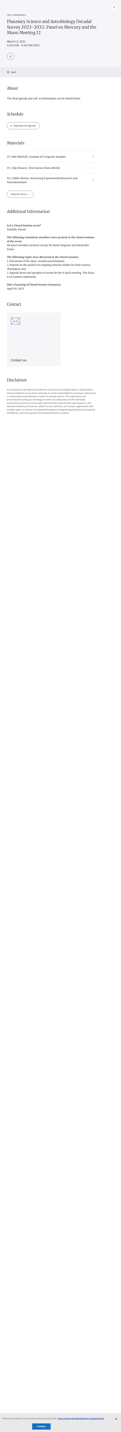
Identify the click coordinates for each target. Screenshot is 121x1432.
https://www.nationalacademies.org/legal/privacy (80, 1418)
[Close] (116, 1419)
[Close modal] (114, 7)
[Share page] (10, 56)
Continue (41, 1426)
